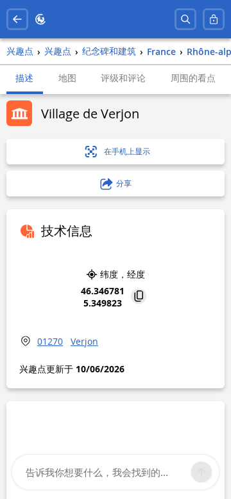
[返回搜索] (17, 19)
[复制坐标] (138, 297)
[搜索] (185, 19)
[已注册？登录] (214, 19)
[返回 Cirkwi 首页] (40, 19)
